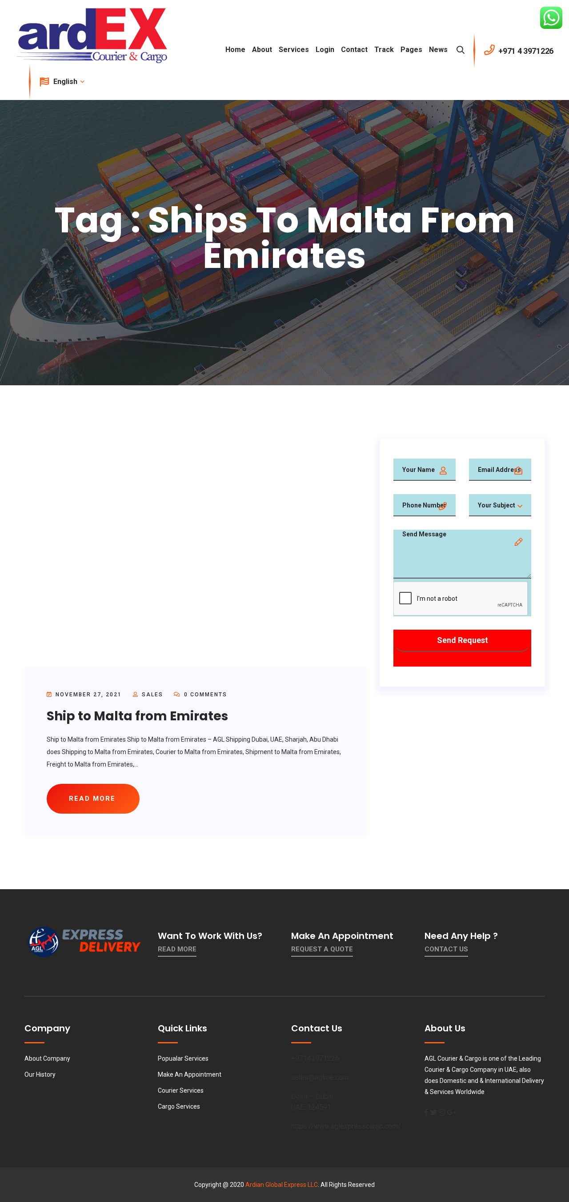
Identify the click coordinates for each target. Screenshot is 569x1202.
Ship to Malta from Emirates (137, 716)
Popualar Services (183, 1058)
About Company (47, 1058)
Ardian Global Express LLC (281, 1184)
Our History (40, 1074)
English (66, 81)
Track (384, 49)
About (262, 49)
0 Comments (204, 694)
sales (152, 694)
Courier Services (181, 1090)
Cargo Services (179, 1106)
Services (294, 49)
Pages (411, 49)
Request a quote (322, 949)
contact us (446, 949)
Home (235, 49)
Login (325, 49)
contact (354, 49)
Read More (177, 949)
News (438, 49)
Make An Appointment (189, 1074)
